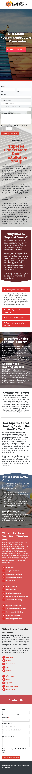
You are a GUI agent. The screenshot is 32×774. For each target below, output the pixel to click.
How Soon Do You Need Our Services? (11, 107)
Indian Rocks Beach (12, 686)
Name (3, 86)
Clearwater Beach (11, 664)
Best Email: (4, 94)
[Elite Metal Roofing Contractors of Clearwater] (16, 4)
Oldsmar (8, 670)
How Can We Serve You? (7, 113)
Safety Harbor (10, 676)
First (2, 91)
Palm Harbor (9, 657)
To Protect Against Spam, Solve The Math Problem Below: (15, 126)
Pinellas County (10, 689)
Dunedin (8, 660)
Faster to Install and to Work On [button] (14, 324)
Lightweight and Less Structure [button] (13, 311)
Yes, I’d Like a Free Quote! (10, 133)
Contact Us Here (16, 50)
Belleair (8, 679)
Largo (7, 667)
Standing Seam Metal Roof (14, 574)
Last (18, 91)
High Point (9, 683)
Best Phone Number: (6, 100)
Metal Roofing (10, 567)
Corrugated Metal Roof (12, 571)
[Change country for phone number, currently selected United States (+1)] (3, 103)
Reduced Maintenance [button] (15, 317)
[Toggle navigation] (3, 4)
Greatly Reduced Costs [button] (15, 289)
